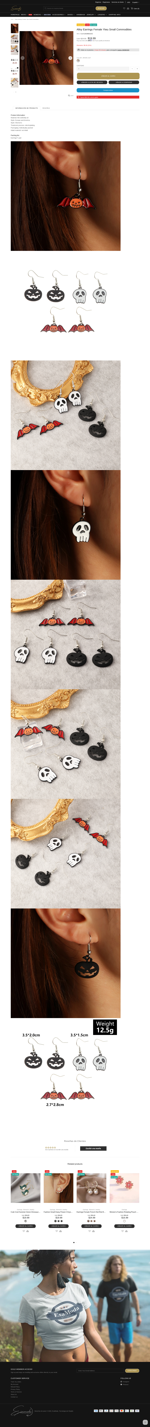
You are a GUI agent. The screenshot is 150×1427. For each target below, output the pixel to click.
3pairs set (78, 60)
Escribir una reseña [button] (93, 1148)
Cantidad (80, 65)
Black (88, 1221)
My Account (14, 1384)
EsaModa (16, 8)
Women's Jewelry (28, 1209)
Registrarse (106, 2)
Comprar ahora (108, 90)
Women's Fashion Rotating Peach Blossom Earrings (124, 1212)
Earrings (124, 1209)
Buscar (101, 8)
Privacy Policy (15, 1389)
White (91, 1221)
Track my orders (16, 1382)
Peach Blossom (124, 1221)
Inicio (12, 19)
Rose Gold (62, 1221)
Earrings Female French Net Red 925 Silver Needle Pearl (91, 1212)
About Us (14, 1394)
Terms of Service (16, 1392)
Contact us (14, 1397)
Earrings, (20, 1209)
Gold (26, 1221)
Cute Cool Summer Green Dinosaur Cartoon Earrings (25, 1212)
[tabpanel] (25, 1203)
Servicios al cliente (118, 2)
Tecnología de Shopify (66, 1411)
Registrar (98, 2)
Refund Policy (15, 1387)
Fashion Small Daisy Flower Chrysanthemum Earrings (58, 1212)
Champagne (95, 1221)
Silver (59, 1221)
